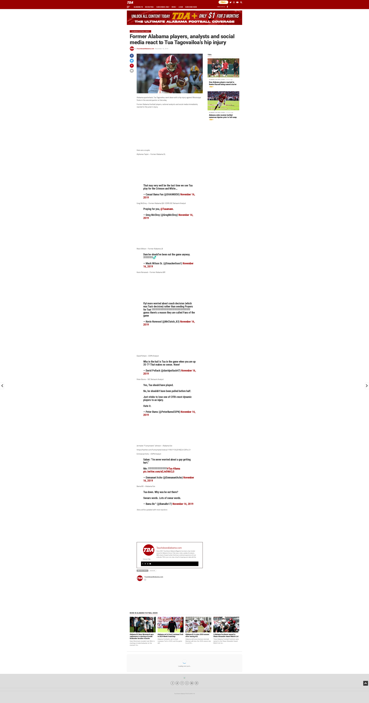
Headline (152, 571)
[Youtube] (150, 564)
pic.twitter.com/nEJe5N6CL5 (158, 471)
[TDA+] (223, 2)
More (174, 7)
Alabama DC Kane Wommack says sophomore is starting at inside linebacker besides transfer (142, 636)
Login (181, 7)
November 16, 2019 (182, 504)
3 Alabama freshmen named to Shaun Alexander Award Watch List (226, 635)
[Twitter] (142, 564)
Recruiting (149, 7)
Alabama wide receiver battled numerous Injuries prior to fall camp (223, 116)
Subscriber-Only (162, 7)
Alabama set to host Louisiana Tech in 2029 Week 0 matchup (170, 635)
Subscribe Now (191, 7)
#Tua (169, 468)
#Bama (176, 468)
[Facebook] (145, 564)
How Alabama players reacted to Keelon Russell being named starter (222, 83)
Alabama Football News (217, 79)
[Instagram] (147, 564)
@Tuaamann (166, 209)
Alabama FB (138, 7)
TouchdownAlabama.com (145, 48)
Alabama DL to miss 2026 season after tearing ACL (197, 635)
